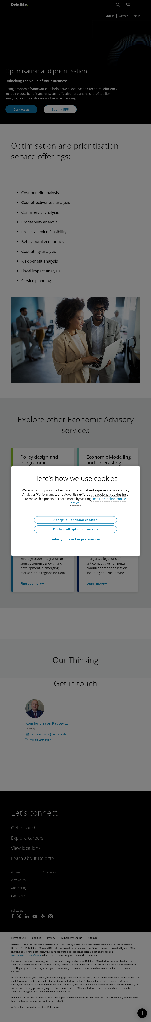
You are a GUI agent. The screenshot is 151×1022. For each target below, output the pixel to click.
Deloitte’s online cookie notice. (98, 501)
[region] (75, 511)
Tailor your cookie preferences (75, 539)
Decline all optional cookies (75, 529)
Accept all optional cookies (75, 520)
